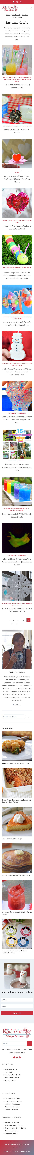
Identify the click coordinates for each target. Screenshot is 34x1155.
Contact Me (17, 1146)
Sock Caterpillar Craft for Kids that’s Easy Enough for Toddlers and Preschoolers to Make (17, 275)
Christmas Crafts (27, 363)
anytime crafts (11, 1069)
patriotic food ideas (13, 1101)
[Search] (29, 716)
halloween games (12, 1122)
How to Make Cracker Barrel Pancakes (16, 875)
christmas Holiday (12, 1107)
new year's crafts (12, 1078)
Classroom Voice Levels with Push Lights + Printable (14, 952)
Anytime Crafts (8, 77)
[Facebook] (13, 2)
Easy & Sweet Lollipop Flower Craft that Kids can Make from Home (17, 179)
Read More (17, 705)
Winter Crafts (26, 126)
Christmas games (12, 1131)
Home (8, 15)
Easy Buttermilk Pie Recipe (12, 839)
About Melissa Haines (17, 1142)
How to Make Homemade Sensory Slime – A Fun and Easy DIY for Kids (17, 419)
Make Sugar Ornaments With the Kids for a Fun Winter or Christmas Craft (16, 372)
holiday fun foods (12, 1104)
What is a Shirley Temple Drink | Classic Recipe (17, 913)
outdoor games (11, 1134)
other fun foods (11, 1110)
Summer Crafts (21, 79)
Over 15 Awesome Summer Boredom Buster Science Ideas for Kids (17, 467)
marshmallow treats (13, 1098)
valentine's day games (14, 1125)
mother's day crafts (13, 1075)
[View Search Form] (31, 8)
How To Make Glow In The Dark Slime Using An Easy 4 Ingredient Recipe (17, 562)
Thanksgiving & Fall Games (15, 1128)
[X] (17, 2)
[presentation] (17, 60)
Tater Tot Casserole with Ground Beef (16, 763)
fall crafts (9, 1072)
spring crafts (10, 1080)
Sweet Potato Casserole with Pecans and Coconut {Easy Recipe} (16, 801)
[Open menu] (27, 8)
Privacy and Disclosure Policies (17, 1144)
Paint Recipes (20, 510)
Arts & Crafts (16, 15)
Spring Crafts (11, 79)
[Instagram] (20, 2)
